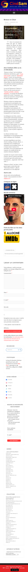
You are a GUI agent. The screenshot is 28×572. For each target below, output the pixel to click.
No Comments (8, 24)
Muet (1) (7, 476)
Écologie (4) (8, 527)
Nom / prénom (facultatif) (11, 428)
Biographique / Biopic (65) (11, 457)
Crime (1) (8, 464)
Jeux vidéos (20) (9, 505)
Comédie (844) (9, 460)
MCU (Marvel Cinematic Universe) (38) (14, 501)
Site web (6, 307)
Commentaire (8, 273)
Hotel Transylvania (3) (10, 531)
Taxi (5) (7, 518)
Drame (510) (8, 468)
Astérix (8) (8, 512)
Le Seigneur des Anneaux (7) (12, 513)
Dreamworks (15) (9, 507)
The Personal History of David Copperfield (14, 254)
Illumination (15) (9, 506)
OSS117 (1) (8, 542)
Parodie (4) (8, 479)
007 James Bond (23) (10, 502)
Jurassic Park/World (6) (10, 517)
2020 (6, 37)
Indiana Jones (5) (9, 520)
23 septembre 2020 (14, 22)
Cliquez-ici (7, 178)
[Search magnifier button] (20, 350)
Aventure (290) (9, 455)
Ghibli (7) (8, 514)
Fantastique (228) (9, 471)
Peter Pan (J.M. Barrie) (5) (11, 524)
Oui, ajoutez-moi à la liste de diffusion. (12, 326)
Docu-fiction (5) (9, 465)
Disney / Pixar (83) (10, 499)
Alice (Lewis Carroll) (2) (11, 541)
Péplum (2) (8, 480)
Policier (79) (8, 482)
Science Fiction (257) (10, 484)
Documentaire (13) (9, 466)
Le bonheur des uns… (10, 250)
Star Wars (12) (9, 509)
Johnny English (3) (9, 534)
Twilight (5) (8, 523)
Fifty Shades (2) (9, 539)
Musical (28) (8, 477)
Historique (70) (9, 473)
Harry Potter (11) (9, 510)
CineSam (7, 22)
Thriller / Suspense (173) (11, 486)
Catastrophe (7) (9, 458)
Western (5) (8, 487)
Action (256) (8, 453)
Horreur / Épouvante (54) (11, 475)
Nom (5, 292)
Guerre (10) (8, 472)
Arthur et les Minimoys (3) (11, 536)
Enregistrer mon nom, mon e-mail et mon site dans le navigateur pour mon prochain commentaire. (14, 320)
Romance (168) (9, 483)
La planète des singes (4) (11, 528)
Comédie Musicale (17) (10, 461)
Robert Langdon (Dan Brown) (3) (12, 538)
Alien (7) (7, 516)
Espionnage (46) (9, 469)
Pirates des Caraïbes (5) (10, 521)
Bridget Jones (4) (9, 530)
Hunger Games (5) (9, 525)
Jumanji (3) (8, 535)
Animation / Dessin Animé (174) (12, 454)
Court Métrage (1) (9, 462)
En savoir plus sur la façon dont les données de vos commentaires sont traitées (13, 338)
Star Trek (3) (8, 532)
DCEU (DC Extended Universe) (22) (13, 503)
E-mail (6, 300)
